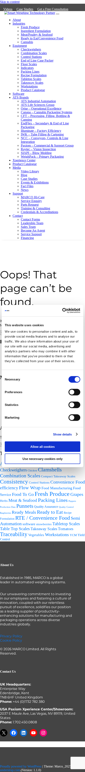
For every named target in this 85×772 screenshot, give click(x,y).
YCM (73, 535)
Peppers (72, 501)
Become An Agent (33, 230)
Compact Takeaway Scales (58, 476)
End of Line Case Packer (37, 60)
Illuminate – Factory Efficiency (41, 130)
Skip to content (10, 1)
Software (18, 93)
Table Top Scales (15, 528)
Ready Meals (24, 512)
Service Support (31, 234)
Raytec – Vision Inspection (38, 149)
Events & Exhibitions (35, 182)
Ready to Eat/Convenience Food (42, 38)
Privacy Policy (11, 636)
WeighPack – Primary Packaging (42, 156)
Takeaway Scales (32, 82)
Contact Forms (30, 219)
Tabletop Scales (31, 79)
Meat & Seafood (22, 500)
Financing (27, 238)
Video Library (30, 171)
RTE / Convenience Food (42, 518)
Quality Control (66, 507)
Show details (62, 434)
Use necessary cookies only (42, 458)
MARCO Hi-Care (33, 197)
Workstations (29, 86)
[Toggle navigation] (57, 14)
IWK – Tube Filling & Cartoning (42, 134)
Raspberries (5, 513)
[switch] (74, 392)
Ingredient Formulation (36, 31)
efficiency (9, 487)
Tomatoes (65, 529)
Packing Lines (30, 71)
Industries (19, 23)
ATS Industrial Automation (38, 101)
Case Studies (25, 9)
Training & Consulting (35, 208)
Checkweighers (31, 49)
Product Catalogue (33, 90)
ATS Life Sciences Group (37, 105)
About (17, 20)
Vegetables (36, 535)
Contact (18, 215)
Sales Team (28, 227)
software (28, 524)
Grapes (76, 494)
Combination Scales (34, 53)
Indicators (27, 68)
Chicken (32, 470)
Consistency (14, 482)
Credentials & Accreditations (39, 212)
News (24, 190)
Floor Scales (29, 64)
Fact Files (27, 186)
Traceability (13, 534)
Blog (24, 175)
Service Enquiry (31, 201)
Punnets (24, 506)
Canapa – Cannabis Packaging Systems (46, 112)
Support (18, 193)
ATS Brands (21, 97)
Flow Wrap (30, 487)
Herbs (4, 500)
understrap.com (10, 770)
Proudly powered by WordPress (20, 766)
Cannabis (27, 42)
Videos (7, 9)
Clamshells (50, 470)
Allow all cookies (42, 446)
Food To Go (23, 494)
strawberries (44, 524)
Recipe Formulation (34, 75)
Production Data (7, 507)
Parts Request (30, 204)
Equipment (20, 45)
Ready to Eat (50, 512)
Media (17, 167)
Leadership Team (32, 223)
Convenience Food (67, 482)
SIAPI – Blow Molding (36, 153)
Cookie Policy (11, 640)
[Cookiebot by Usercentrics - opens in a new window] (62, 310)
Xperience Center (24, 160)
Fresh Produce (30, 27)
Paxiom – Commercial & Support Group (47, 145)
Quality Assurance (46, 506)
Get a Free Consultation (52, 9)
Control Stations (31, 57)
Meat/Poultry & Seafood (37, 34)
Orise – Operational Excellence (41, 108)
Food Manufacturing (56, 488)
